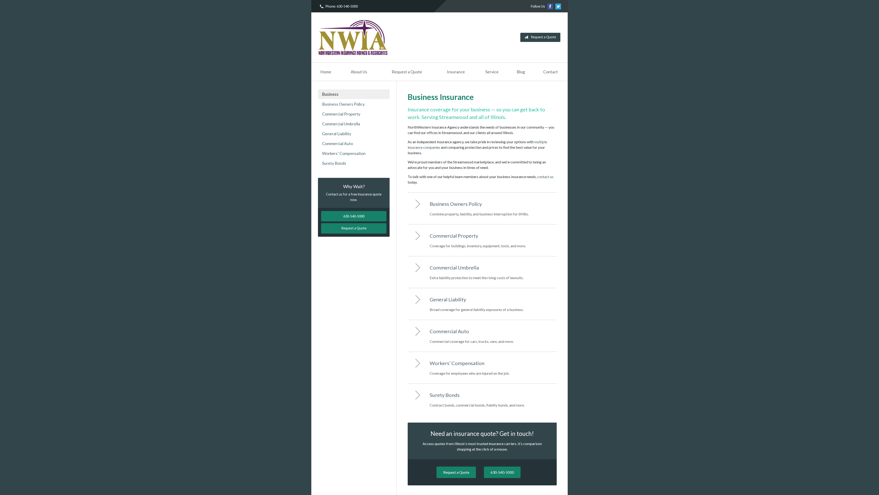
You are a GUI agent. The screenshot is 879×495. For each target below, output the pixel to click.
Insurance (456, 71)
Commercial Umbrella (341, 123)
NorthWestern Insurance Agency (353, 37)
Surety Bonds (334, 163)
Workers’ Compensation (344, 153)
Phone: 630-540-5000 (341, 6)
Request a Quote (543, 37)
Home (325, 71)
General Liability (336, 133)
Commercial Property (341, 113)
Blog (521, 71)
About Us (359, 71)
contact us (545, 176)
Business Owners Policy (343, 104)
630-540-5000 (502, 472)
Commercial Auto (337, 143)
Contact (550, 71)
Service (492, 71)
